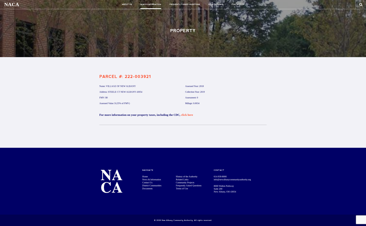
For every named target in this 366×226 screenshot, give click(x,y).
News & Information (150, 4)
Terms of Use (182, 188)
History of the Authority (186, 176)
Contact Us (237, 4)
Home (145, 176)
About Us (127, 4)
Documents (147, 188)
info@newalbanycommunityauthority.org (232, 179)
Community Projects (185, 182)
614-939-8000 (220, 176)
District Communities (151, 185)
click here (187, 114)
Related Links (215, 4)
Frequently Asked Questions (185, 4)
